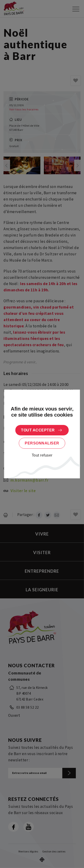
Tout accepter (38, 430)
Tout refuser (42, 455)
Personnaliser (42, 443)
